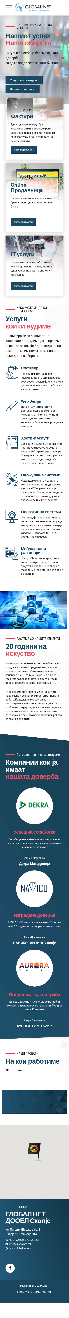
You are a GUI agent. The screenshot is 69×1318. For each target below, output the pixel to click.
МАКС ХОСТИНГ (43, 1292)
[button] (34, 1152)
